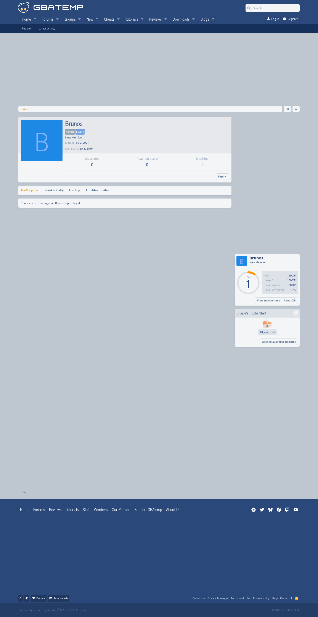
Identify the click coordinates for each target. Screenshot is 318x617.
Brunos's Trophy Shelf (251, 313)
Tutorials (72, 509)
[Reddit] (172, 610)
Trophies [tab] (92, 190)
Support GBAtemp (148, 509)
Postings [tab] (74, 190)
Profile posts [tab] (29, 190)
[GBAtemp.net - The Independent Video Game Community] (50, 8)
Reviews (55, 509)
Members (100, 509)
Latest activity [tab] (53, 190)
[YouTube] (201, 610)
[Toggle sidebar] (287, 109)
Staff (86, 509)
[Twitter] (191, 610)
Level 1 (80, 131)
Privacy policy (261, 598)
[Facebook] (163, 610)
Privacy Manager (218, 598)
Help (275, 598)
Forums (39, 509)
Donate (40, 598)
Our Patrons (121, 509)
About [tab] (107, 190)
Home (24, 509)
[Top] (291, 598)
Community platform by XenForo (54, 610)
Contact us (199, 598)
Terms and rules (241, 598)
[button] (34, 18)
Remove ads (60, 598)
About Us (173, 509)
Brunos (256, 257)
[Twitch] (182, 610)
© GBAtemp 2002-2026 (285, 610)
